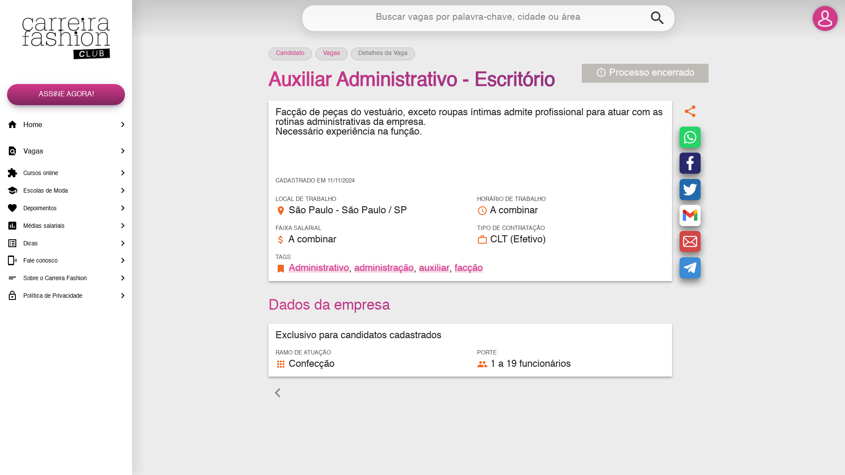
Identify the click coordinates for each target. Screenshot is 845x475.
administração (384, 268)
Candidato (290, 53)
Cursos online (40, 173)
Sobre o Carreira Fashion (54, 278)
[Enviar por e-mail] (690, 241)
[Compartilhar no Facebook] (690, 163)
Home (32, 125)
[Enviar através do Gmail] (690, 215)
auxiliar (434, 268)
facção (469, 268)
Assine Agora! (66, 94)
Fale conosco (40, 261)
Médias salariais (43, 226)
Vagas (32, 151)
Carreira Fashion (66, 38)
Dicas (30, 243)
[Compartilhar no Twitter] (690, 189)
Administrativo (319, 268)
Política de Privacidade (52, 296)
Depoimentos (39, 209)
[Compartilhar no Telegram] (690, 267)
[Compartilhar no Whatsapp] (690, 137)
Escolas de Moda (45, 191)
